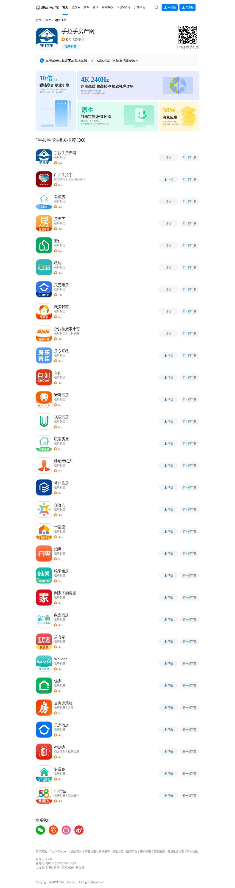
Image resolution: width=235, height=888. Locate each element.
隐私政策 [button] (159, 851)
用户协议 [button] (192, 851)
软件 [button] (48, 20)
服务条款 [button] (76, 851)
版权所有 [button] (131, 851)
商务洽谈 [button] (90, 851)
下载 (170, 179)
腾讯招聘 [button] (104, 851)
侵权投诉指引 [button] (176, 851)
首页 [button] (38, 20)
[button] (47, 7)
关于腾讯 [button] (41, 851)
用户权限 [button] (145, 851)
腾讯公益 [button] (117, 851)
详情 (168, 157)
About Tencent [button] (59, 851)
